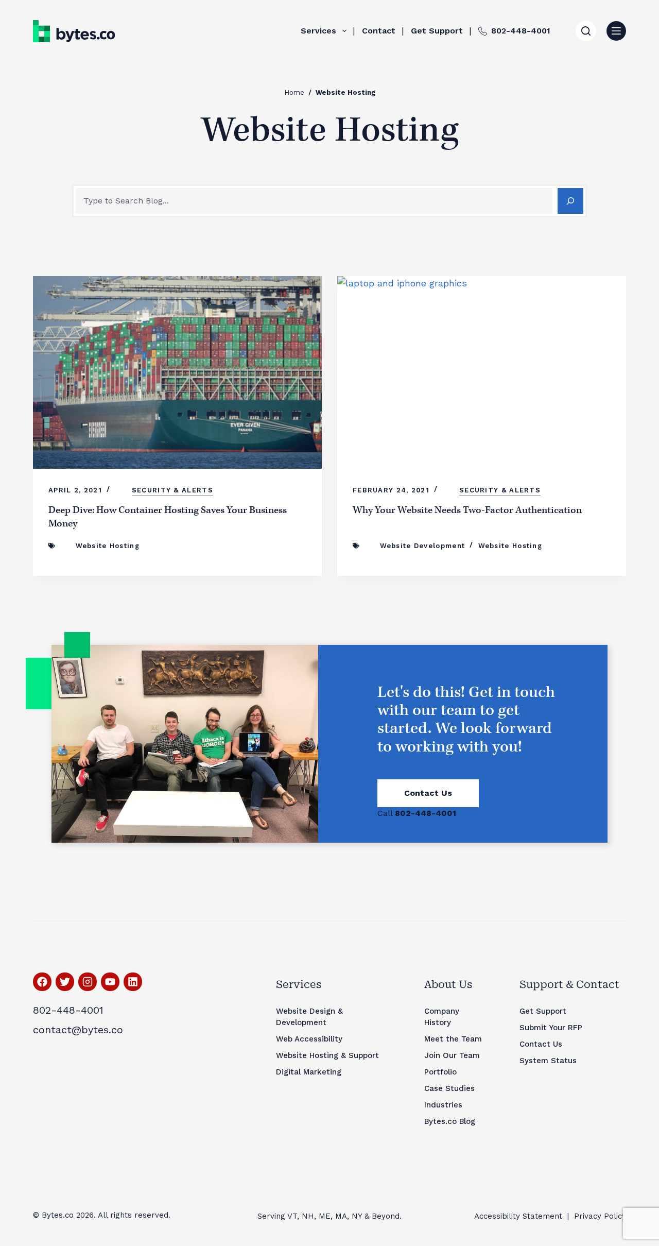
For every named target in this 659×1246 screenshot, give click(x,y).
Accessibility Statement (518, 1216)
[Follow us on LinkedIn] (133, 981)
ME (325, 1216)
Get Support (437, 31)
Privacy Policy (600, 1216)
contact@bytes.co (78, 1029)
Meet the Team (453, 1039)
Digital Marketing (308, 1072)
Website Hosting (108, 546)
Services (318, 31)
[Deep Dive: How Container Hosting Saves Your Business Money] (177, 372)
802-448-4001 (520, 31)
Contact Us (428, 793)
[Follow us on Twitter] (65, 981)
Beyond (386, 1216)
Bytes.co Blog (449, 1121)
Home (294, 92)
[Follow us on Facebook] (42, 981)
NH (308, 1216)
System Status (548, 1060)
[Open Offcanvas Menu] (616, 31)
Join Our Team (452, 1055)
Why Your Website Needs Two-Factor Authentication (467, 510)
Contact (378, 31)
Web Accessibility (309, 1039)
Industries (443, 1105)
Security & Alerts (172, 490)
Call (416, 813)
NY (357, 1216)
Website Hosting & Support (327, 1055)
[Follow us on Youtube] (110, 981)
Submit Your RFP (550, 1027)
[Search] (586, 31)
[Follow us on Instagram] (87, 981)
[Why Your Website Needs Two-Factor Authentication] (481, 372)
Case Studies (449, 1088)
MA (341, 1216)
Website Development (422, 546)
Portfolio (440, 1072)
